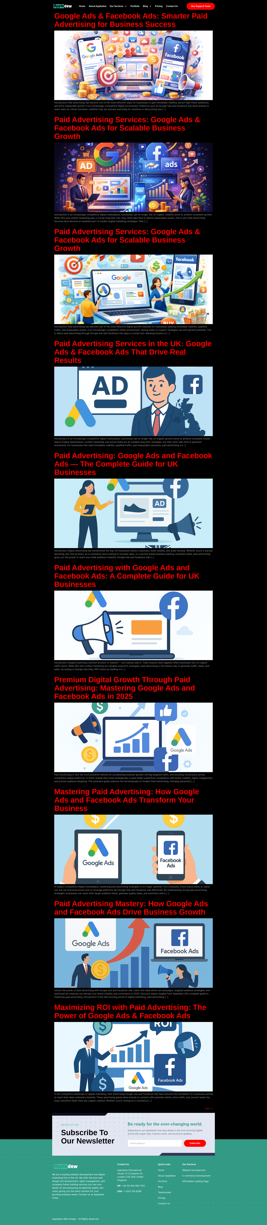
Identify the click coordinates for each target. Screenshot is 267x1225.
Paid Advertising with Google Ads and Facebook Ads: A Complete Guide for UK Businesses (126, 575)
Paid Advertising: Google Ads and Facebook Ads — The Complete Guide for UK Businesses (133, 463)
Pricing (159, 6)
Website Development (193, 1170)
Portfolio (134, 6)
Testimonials (164, 1192)
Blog (145, 6)
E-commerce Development (196, 1175)
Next (209, 1108)
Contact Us (172, 6)
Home (82, 6)
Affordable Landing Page (195, 1181)
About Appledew (97, 6)
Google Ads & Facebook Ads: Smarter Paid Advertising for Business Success (131, 20)
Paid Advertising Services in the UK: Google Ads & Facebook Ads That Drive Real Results (133, 351)
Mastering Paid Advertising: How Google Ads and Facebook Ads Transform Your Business (126, 799)
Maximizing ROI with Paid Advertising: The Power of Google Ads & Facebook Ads (130, 1011)
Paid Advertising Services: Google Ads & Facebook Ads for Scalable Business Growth (127, 127)
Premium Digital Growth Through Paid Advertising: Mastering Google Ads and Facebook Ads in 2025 (124, 687)
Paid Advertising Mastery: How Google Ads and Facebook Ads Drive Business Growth (131, 907)
